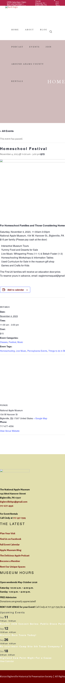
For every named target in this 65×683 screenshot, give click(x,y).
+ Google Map (40, 418)
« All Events (7, 131)
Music (20, 342)
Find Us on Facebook (10, 539)
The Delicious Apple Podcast (14, 555)
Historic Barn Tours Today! (18, 635)
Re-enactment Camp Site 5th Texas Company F (31, 646)
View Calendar (7, 661)
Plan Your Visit (7, 533)
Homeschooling (7, 350)
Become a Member (10, 561)
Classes (4, 342)
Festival (12, 342)
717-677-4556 (6, 506)
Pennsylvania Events (37, 350)
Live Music (21, 350)
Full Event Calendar (10, 544)
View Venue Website (10, 430)
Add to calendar (15, 289)
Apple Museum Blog (10, 550)
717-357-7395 (19, 518)
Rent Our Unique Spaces (12, 566)
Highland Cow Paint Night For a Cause (26, 657)
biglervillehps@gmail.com (13, 501)
